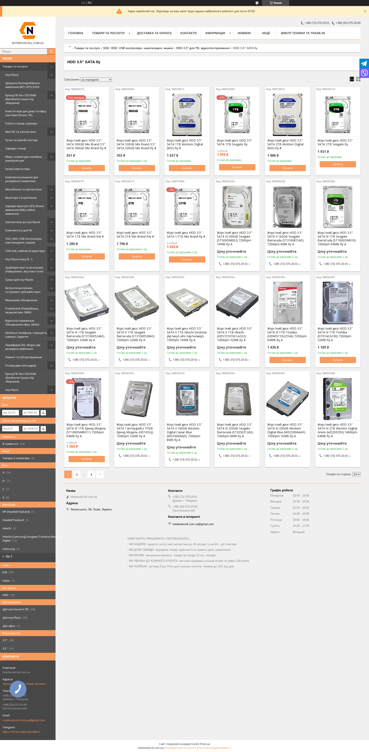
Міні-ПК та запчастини (20, 132)
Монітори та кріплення (21, 198)
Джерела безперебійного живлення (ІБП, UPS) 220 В (22, 85)
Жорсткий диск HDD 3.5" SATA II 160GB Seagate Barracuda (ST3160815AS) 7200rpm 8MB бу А (285, 238)
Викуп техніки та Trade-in (303, 33)
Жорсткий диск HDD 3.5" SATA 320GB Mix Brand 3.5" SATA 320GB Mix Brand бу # (136, 144)
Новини (244, 33)
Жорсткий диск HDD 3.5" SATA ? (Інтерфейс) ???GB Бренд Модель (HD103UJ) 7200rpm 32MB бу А (135, 430)
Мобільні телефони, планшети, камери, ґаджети (26, 335)
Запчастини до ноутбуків (22, 222)
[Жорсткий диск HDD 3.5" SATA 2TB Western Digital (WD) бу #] (287, 114)
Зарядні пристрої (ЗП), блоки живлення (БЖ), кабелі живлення (24, 210)
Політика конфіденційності (214, 747)
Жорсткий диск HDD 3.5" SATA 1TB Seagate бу (234, 142)
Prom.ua (205, 744)
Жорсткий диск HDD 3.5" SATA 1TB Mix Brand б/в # (85, 234)
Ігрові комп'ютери (17, 169)
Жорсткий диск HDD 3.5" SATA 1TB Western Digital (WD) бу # (185, 144)
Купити (87, 168)
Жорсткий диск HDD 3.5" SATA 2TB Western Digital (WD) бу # (285, 144)
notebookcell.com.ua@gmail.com (24, 720)
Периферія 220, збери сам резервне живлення (22, 347)
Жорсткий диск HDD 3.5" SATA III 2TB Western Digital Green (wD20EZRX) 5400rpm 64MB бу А (337, 430)
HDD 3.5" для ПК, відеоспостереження (203, 48)
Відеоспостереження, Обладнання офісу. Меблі (22, 322)
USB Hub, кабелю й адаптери (25, 251)
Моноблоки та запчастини (23, 189)
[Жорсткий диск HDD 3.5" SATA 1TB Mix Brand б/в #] (86, 207)
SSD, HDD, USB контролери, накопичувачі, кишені (23, 240)
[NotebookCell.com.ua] (27, 30)
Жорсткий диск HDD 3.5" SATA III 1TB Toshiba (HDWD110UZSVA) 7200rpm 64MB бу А (287, 334)
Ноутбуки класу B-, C (19, 259)
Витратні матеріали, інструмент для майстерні (22, 290)
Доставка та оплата (154, 33)
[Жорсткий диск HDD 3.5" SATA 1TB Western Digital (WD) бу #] (187, 114)
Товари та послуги (15, 66)
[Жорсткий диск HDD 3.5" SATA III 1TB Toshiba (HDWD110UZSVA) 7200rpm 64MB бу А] (287, 303)
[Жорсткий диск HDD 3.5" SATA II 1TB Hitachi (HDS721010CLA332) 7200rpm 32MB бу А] (237, 303)
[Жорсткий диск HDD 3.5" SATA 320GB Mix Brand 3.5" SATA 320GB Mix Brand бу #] (136, 114)
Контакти (188, 33)
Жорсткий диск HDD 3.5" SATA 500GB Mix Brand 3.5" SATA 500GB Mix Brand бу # (86, 144)
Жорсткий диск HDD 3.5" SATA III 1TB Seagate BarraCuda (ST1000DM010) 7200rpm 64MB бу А (337, 238)
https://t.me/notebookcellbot (21, 732)
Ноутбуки (11, 75)
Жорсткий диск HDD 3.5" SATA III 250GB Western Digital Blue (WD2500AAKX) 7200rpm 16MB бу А (286, 430)
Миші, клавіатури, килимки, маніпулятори (23, 158)
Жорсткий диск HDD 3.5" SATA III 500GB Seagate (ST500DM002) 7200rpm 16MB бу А (234, 238)
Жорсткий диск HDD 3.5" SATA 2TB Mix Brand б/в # (135, 234)
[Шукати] (51, 51)
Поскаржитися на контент (180, 747)
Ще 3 (9, 556)
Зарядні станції (15, 148)
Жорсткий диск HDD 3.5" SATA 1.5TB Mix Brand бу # (186, 234)
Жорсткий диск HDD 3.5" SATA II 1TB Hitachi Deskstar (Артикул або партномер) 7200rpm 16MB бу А (187, 334)
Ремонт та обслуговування (23, 357)
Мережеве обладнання (21, 300)
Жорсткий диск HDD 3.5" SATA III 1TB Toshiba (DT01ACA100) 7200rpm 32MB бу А (335, 334)
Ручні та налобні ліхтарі (21, 140)
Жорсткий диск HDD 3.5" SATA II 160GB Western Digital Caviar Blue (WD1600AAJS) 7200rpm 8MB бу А (184, 432)
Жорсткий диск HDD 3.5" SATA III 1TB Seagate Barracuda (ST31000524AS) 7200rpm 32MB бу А (85, 334)
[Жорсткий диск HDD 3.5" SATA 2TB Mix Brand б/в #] (136, 207)
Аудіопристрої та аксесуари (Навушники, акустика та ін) (24, 269)
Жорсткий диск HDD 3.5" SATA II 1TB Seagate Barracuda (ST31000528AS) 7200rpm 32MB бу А (136, 334)
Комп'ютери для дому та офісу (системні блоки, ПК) (25, 113)
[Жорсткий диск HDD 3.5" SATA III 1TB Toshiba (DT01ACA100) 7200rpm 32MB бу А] (337, 303)
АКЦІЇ (266, 33)
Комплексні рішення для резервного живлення (21, 179)
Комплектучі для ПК (18, 230)
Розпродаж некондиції (20, 365)
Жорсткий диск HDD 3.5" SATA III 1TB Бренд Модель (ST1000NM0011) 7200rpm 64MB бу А (86, 430)
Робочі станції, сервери (21, 123)
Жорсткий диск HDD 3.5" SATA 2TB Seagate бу (335, 142)
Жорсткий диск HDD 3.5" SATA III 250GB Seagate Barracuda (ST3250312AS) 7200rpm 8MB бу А (235, 430)
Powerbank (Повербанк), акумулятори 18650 (21, 310)
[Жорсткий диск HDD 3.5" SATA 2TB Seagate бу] (337, 114)
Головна (75, 33)
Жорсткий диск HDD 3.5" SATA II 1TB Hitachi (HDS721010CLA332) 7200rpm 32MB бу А (234, 334)
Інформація (215, 33)
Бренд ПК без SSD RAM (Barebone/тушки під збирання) (20, 99)
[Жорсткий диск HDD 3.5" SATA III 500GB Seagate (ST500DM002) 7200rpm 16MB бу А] (237, 207)
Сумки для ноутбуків (19, 280)
